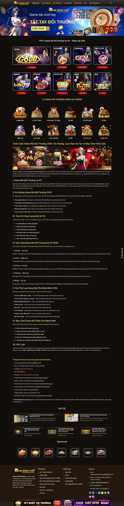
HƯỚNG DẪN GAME (71, 478)
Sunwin (15, 254)
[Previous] (4, 21)
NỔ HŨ (67, 475)
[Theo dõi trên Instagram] (93, 492)
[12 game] (122, 253)
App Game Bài (57, 3)
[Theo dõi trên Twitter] (99, 492)
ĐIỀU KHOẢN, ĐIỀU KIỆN (47, 484)
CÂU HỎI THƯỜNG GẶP (46, 490)
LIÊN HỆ (42, 493)
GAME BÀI (68, 472)
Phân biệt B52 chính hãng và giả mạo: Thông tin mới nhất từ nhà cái (66, 430)
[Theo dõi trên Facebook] (90, 492)
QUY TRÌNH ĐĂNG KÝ (46, 472)
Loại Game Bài (46, 3)
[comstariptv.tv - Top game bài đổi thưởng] (21, 3)
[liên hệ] (122, 257)
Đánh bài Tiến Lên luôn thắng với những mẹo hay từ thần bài (93, 415)
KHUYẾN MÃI (69, 481)
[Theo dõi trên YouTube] (90, 496)
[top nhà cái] (122, 251)
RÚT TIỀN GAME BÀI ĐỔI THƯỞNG (50, 481)
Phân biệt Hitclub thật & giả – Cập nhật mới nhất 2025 (31, 430)
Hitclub (15, 269)
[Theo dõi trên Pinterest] (105, 492)
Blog (85, 3)
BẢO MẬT (42, 487)
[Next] (119, 21)
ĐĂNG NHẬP (43, 475)
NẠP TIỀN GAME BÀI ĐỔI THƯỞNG (50, 478)
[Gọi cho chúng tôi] (102, 492)
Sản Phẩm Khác (94, 3)
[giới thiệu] (122, 255)
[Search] (110, 3)
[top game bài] (122, 248)
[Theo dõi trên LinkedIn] (108, 492)
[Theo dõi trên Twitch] (93, 496)
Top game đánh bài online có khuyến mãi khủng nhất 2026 (41, 415)
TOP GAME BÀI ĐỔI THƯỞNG (73, 484)
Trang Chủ (35, 3)
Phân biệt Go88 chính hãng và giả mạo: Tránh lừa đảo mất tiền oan (99, 430)
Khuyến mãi (77, 3)
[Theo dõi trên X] (96, 492)
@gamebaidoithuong (26, 369)
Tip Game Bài (68, 3)
